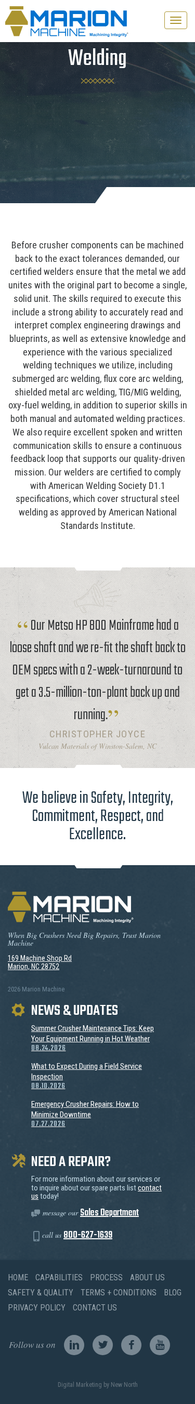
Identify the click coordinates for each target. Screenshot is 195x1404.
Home (18, 1277)
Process (106, 1277)
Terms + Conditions (119, 1292)
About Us (147, 1277)
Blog (172, 1292)
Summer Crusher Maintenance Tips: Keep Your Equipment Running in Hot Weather (92, 1038)
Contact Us (95, 1308)
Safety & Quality (40, 1292)
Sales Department (109, 1213)
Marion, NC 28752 (33, 966)
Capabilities (59, 1277)
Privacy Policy (37, 1308)
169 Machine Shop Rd (40, 958)
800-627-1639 (87, 1235)
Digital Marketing (80, 1384)
